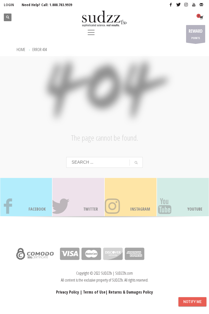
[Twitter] (178, 4)
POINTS (196, 34)
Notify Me (192, 302)
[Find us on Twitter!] (78, 197)
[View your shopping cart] (201, 17)
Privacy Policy (67, 292)
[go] (136, 162)
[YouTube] (194, 4)
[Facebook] (171, 4)
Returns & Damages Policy (131, 292)
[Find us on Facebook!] (26, 197)
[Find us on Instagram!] (130, 197)
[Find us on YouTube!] (183, 197)
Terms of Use (94, 292)
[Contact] (201, 4)
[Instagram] (186, 4)
